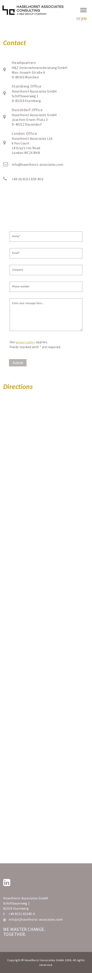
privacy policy (25, 342)
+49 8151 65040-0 (22, 914)
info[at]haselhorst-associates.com (36, 919)
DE (78, 18)
